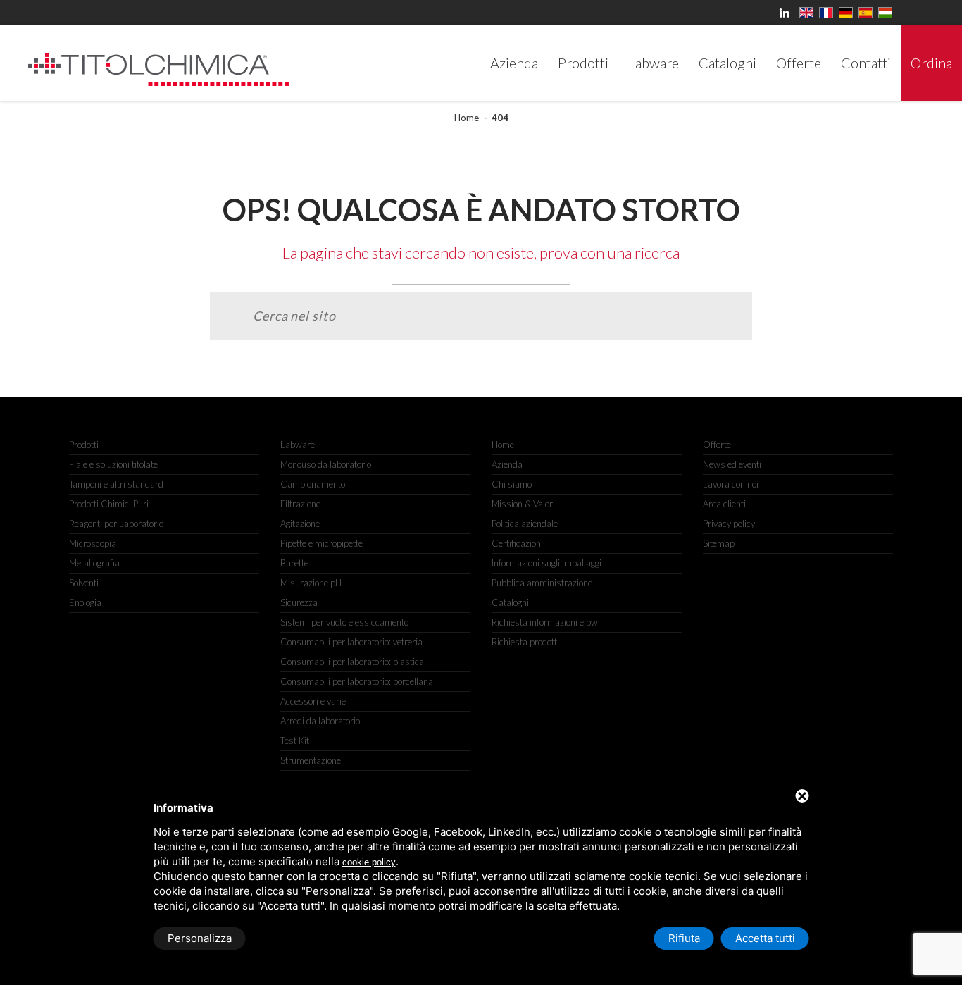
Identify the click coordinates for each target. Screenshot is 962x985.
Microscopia (92, 543)
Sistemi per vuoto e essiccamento (344, 622)
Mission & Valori (523, 503)
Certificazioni (517, 543)
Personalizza (200, 938)
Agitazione (300, 523)
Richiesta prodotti (525, 642)
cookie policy (369, 862)
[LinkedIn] (787, 12)
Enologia (85, 602)
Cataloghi (510, 602)
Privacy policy (729, 523)
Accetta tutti (765, 938)
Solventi (84, 582)
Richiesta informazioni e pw (545, 622)
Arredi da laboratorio (320, 720)
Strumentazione (310, 760)
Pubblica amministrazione (542, 582)
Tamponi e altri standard (116, 484)
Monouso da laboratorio (325, 464)
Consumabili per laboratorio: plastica (352, 661)
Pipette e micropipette (321, 543)
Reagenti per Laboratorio (116, 523)
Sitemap (719, 543)
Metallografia (94, 563)
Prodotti (84, 444)
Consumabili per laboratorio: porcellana (356, 681)
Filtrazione (300, 503)
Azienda (507, 464)
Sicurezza (299, 602)
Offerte (717, 444)
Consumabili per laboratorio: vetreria (351, 642)
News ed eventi (732, 464)
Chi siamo (512, 484)
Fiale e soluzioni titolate (113, 464)
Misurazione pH (311, 582)
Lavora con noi (730, 484)
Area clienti (724, 503)
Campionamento (312, 484)
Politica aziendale (525, 523)
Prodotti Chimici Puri (109, 503)
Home (466, 117)
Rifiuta (684, 938)
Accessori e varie (313, 701)
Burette (294, 563)
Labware (297, 444)
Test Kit (294, 740)
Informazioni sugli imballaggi (546, 563)
